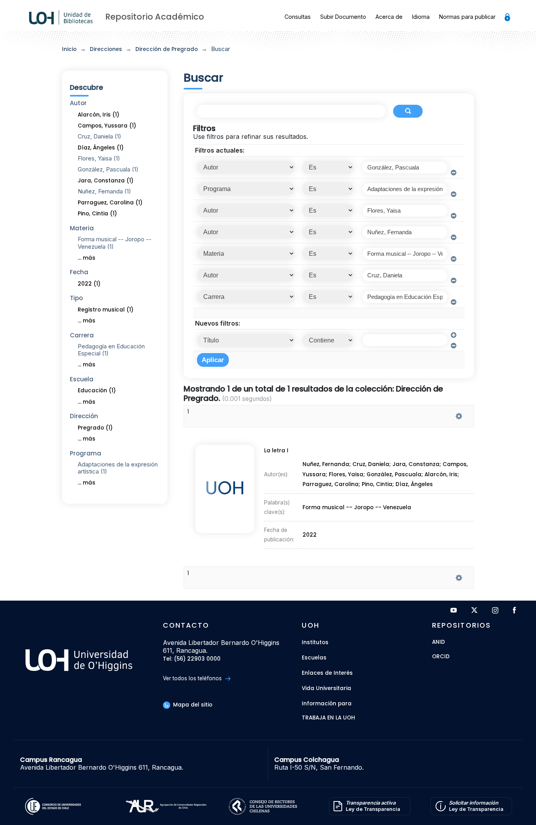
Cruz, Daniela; (372, 464)
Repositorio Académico (154, 16)
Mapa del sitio (191, 704)
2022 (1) (89, 284)
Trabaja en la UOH (328, 718)
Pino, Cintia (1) (97, 213)
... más (86, 258)
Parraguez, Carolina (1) (110, 202)
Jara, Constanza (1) (105, 180)
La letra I (276, 450)
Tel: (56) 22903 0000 (192, 659)
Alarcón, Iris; (442, 474)
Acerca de (389, 16)
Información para (327, 703)
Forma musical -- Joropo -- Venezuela (357, 507)
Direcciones (106, 49)
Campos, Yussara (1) (107, 125)
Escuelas (314, 657)
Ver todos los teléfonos (193, 678)
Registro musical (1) (105, 309)
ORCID (441, 657)
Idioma (421, 16)
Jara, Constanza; (417, 464)
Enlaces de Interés (327, 673)
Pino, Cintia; (379, 484)
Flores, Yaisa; (347, 474)
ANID (438, 642)
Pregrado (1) (95, 428)
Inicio (69, 49)
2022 (310, 535)
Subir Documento (343, 16)
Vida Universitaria (326, 688)
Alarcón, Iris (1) (98, 114)
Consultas (297, 16)
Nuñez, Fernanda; (327, 464)
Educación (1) (97, 390)
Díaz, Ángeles (414, 484)
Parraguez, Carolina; (332, 484)
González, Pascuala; (395, 474)
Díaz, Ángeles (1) (101, 147)
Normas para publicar (467, 16)
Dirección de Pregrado (166, 49)
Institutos (315, 642)
